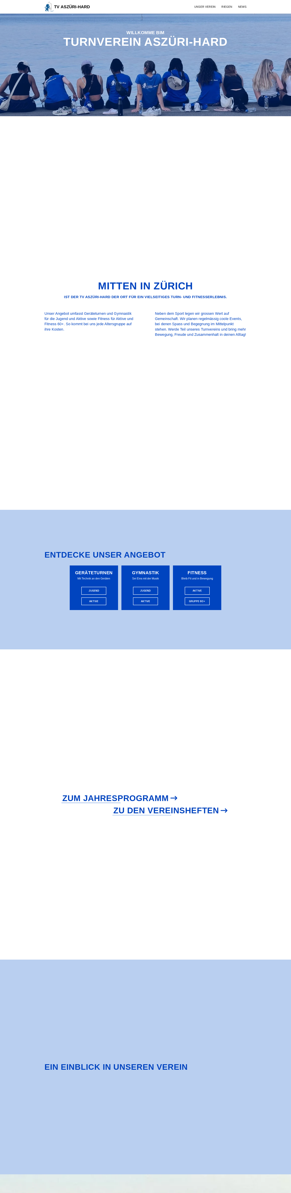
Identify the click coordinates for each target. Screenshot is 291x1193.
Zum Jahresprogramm (115, 798)
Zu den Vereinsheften (166, 810)
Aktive (93, 601)
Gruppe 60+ (197, 601)
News (242, 6)
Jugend (94, 590)
